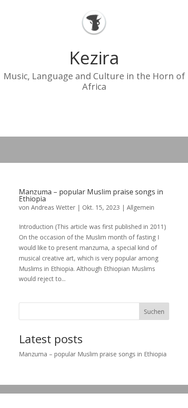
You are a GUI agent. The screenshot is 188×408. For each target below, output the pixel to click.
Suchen (154, 311)
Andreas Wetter (53, 207)
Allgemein (140, 207)
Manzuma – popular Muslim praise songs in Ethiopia (91, 195)
